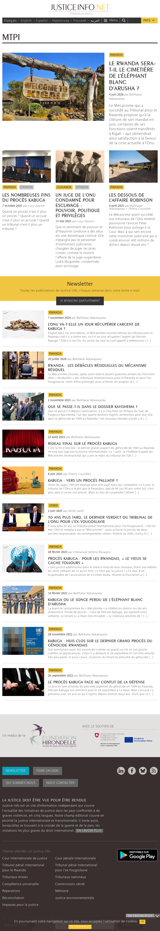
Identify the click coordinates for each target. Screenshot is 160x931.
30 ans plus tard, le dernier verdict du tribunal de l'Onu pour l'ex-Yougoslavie (100, 519)
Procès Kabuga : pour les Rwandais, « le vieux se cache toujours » (97, 560)
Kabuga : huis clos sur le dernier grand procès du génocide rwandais (100, 642)
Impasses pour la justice (20, 905)
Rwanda (116, 55)
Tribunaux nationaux (70, 877)
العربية (95, 20)
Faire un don (47, 771)
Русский (80, 20)
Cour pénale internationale (75, 858)
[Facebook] (132, 771)
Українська (60, 20)
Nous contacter (60, 783)
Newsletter (16, 771)
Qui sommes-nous (21, 783)
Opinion (26, 187)
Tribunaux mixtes (15, 877)
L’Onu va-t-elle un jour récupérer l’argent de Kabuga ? (94, 326)
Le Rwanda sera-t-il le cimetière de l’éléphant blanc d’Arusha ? (132, 75)
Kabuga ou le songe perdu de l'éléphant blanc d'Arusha (95, 601)
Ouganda (64, 187)
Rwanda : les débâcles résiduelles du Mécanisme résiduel (97, 367)
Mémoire (61, 891)
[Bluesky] (143, 771)
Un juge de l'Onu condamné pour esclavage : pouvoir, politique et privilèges (78, 204)
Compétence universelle (20, 884)
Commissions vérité (70, 884)
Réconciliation (13, 898)
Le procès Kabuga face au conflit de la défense (96, 682)
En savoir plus (80, 926)
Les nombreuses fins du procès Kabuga (26, 197)
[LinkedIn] (121, 771)
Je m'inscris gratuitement (80, 301)
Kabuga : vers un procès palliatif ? (83, 480)
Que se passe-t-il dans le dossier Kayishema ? (93, 406)
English (26, 20)
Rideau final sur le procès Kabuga (82, 443)
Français (10, 20)
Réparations (11, 891)
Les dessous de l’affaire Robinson (131, 197)
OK (142, 921)
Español (42, 20)
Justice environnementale (74, 898)
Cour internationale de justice (24, 858)
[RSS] (154, 771)
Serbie (53, 505)
